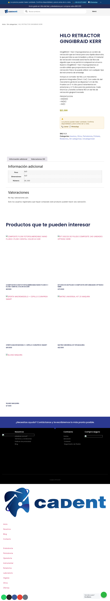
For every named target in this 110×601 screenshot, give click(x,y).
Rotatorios (64, 139)
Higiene (6, 578)
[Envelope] (20, 597)
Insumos (73, 136)
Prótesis (96, 136)
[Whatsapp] (3, 597)
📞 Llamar (64, 126)
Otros (79, 136)
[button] (62, 144)
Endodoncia (8, 548)
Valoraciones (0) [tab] (38, 159)
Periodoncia (87, 136)
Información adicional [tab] (18, 159)
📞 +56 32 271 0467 (79, 2)
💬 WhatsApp (92, 2)
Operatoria (7, 558)
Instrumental (8, 563)
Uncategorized (88, 139)
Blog (5, 534)
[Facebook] (14, 597)
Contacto (7, 539)
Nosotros (7, 529)
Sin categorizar (12, 24)
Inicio (4, 24)
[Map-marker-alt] (25, 597)
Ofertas (6, 588)
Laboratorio (8, 573)
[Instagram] (9, 597)
